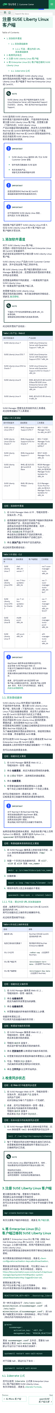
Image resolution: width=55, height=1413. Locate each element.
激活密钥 (14, 296)
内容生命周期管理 (15, 688)
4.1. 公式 (20, 70)
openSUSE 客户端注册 (43, 1400)
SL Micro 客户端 (13, 1398)
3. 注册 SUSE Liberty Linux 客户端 (22, 58)
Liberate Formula (33, 1386)
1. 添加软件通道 (14, 38)
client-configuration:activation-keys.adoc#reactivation (25, 1260)
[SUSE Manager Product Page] (5, 12)
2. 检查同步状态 (14, 55)
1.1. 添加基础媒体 (19, 43)
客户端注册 (43, 1220)
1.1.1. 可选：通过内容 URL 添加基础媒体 (27, 50)
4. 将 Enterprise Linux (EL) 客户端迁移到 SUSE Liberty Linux (26, 1231)
